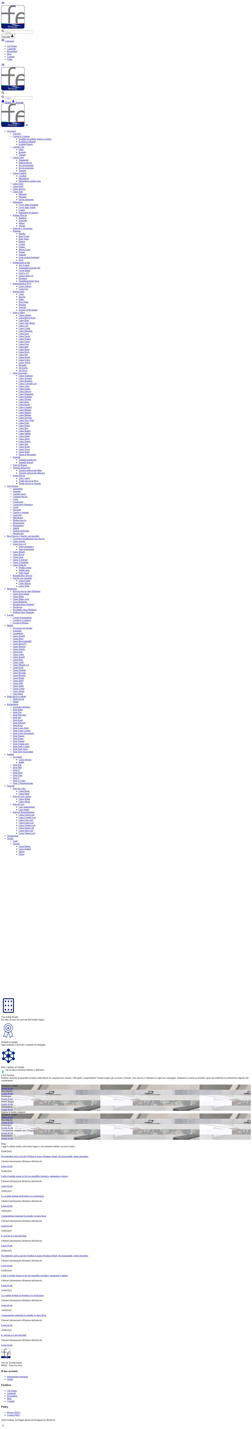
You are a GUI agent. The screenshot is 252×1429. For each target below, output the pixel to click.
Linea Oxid (18, 667)
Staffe (21, 762)
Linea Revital (19, 675)
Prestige (22, 304)
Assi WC (17, 133)
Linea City (23, 325)
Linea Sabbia (25, 433)
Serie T (16, 778)
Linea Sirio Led (26, 830)
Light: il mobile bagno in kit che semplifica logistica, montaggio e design (34, 1176)
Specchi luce (18, 804)
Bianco (22, 241)
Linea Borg (18, 638)
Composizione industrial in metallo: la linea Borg (23, 1216)
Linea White (24, 799)
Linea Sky (23, 354)
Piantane (23, 197)
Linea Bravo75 (20, 644)
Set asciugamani (26, 165)
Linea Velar (24, 586)
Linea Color (18, 157)
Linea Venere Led (27, 833)
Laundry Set (18, 147)
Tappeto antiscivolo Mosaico (32, 473)
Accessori (11, 131)
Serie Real (17, 772)
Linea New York (26, 420)
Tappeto (22, 170)
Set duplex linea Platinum (24, 609)
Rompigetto (18, 525)
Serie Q (16, 770)
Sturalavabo (18, 533)
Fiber (21, 149)
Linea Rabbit (25, 849)
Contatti (10, 56)
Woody (22, 226)
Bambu (22, 233)
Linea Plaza (24, 349)
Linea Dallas (24, 389)
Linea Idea (23, 346)
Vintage (22, 155)
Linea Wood (24, 801)
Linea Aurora (19, 541)
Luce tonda (24, 809)
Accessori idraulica (21, 707)
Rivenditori (12, 51)
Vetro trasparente (26, 549)
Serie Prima (18, 738)
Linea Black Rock (27, 318)
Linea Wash (24, 452)
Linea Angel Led (26, 815)
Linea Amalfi (19, 636)
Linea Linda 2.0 (26, 275)
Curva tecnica (25, 759)
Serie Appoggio (20, 373)
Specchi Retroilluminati (23, 812)
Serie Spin (17, 775)
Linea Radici (24, 431)
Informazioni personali (17, 1376)
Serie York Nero (20, 749)
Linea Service (19, 189)
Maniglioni (24, 178)
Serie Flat (17, 712)
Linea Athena (25, 315)
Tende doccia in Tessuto (30, 483)
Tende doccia (19, 475)
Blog (9, 54)
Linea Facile (24, 336)
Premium (23, 278)
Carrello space (19, 494)
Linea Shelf (18, 680)
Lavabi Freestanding (22, 617)
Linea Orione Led (27, 825)
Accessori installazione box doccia (28, 538)
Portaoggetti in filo (21, 262)
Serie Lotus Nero (21, 728)
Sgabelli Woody (26, 462)
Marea (21, 851)
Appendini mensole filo (29, 268)
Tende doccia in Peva (28, 481)
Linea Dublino (25, 396)
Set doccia (17, 607)
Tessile (10, 838)
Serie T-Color (19, 780)
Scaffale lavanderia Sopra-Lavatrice (35, 139)
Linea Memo (24, 846)
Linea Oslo (24, 423)
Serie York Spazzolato (23, 751)
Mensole (23, 194)
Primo (21, 854)
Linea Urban (18, 688)
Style (21, 260)
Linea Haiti (18, 186)
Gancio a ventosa (21, 512)
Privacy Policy (13, 1412)
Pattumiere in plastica (28, 212)
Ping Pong (23, 302)
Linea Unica (24, 360)
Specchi (10, 786)
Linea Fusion (25, 339)
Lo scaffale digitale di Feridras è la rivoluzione (22, 1196)
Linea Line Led (26, 820)
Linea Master (19, 552)
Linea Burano (19, 646)
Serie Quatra (18, 741)
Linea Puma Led (26, 828)
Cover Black (24, 270)
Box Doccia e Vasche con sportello (23, 536)
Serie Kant (18, 720)
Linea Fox (23, 289)
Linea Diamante (26, 394)
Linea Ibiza (24, 402)
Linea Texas (24, 449)
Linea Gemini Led (27, 817)
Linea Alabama (26, 375)
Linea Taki (18, 191)
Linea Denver (25, 391)
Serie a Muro (19, 312)
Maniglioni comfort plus (30, 181)
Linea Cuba (24, 386)
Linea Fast (17, 652)
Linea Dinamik (26, 331)
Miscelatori (18, 517)
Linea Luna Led (26, 822)
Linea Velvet (24, 362)
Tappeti (16, 843)
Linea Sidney (25, 441)
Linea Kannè (19, 657)
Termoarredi (12, 836)
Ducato (22, 297)
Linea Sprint (24, 357)
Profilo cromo (25, 567)
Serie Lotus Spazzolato (23, 733)
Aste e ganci (24, 478)
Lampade (17, 630)
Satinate (22, 254)
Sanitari (10, 754)
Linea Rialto (18, 678)
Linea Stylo (18, 557)
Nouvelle (23, 220)
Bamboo (23, 218)
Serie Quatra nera (21, 744)
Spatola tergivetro (21, 531)
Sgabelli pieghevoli (27, 460)
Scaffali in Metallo (27, 141)
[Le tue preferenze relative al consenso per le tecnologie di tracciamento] (3, 1072)
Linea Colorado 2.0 (28, 383)
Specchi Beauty (20, 465)
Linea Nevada (25, 417)
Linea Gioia (24, 341)
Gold (15, 841)
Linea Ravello (19, 673)
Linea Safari (24, 436)
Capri (21, 294)
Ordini (10, 1379)
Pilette (16, 701)
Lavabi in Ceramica (22, 620)
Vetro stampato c (26, 546)
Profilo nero (24, 570)
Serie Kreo (18, 725)
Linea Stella (18, 686)
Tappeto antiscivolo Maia (30, 470)
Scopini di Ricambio (28, 310)
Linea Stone (24, 446)
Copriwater (18, 502)
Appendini (18, 488)
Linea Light (18, 662)
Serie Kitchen (19, 723)
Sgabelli (16, 457)
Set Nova (23, 370)
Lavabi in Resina (20, 623)
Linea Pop (23, 428)
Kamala (22, 152)
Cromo (22, 210)
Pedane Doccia (20, 215)
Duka (21, 299)
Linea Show (24, 439)
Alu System (24, 265)
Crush (15, 507)
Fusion (22, 247)
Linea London (25, 407)
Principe (22, 307)
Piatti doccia (18, 699)
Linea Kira (18, 659)
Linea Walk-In (19, 565)
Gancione (17, 515)
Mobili (10, 625)
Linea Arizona (25, 378)
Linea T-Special (20, 559)
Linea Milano (25, 415)
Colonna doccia (20, 496)
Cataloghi (11, 48)
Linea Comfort (19, 173)
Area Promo (12, 486)
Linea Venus (18, 691)
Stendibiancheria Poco (29, 281)
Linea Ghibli (24, 581)
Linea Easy (24, 333)
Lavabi (10, 615)
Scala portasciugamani (29, 257)
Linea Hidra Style (21, 599)
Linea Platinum (20, 602)
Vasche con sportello (22, 578)
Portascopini (18, 291)
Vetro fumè (24, 573)
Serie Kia (17, 765)
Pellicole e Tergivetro (22, 228)
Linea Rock (24, 352)
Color (15, 499)
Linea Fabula (19, 649)
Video (10, 59)
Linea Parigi (24, 425)
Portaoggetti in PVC (22, 283)
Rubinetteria (12, 704)
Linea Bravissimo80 (22, 641)
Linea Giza (24, 344)
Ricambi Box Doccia (22, 575)
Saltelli (16, 528)
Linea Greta (18, 654)
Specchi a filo (19, 788)
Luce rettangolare (27, 807)
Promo (22, 252)
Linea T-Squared (20, 562)
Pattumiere (23, 160)
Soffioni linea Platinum (23, 612)
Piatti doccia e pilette (16, 696)
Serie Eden (18, 709)
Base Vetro (24, 239)
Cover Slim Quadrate (28, 204)
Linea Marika (25, 410)
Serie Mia (17, 767)
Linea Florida (25, 399)
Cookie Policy (13, 1415)
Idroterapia (12, 588)
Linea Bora (24, 320)
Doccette (17, 510)
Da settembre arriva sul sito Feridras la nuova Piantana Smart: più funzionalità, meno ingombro (44, 1156)
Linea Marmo (25, 412)
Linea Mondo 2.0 (21, 665)
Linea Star (23, 444)
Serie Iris (17, 717)
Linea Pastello (19, 670)
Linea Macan (25, 583)
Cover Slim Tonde (27, 207)
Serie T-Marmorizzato (23, 783)
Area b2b (8, 36)
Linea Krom (24, 404)
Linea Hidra (18, 596)
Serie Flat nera (19, 715)
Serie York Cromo (21, 746)
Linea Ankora (25, 286)
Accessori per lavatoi (22, 628)
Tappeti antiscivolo (21, 467)
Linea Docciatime (21, 594)
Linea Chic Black (27, 323)
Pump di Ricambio (27, 454)
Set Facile (23, 368)
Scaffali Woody (26, 144)
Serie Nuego (18, 736)
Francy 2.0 (24, 273)
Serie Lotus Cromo (21, 730)
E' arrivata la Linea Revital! (13, 1236)
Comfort (22, 176)
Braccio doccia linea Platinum (26, 591)
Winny (22, 223)
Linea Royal (18, 554)
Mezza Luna (24, 249)
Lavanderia (18, 633)
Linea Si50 (18, 683)
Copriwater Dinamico (23, 504)
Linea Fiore (18, 183)
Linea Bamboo (25, 381)
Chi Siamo (12, 46)
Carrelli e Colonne (21, 136)
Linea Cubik (24, 328)
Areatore (17, 491)
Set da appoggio (26, 168)
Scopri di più (7, 1088)
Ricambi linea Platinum (23, 604)
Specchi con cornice (22, 796)
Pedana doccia (25, 162)
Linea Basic (24, 791)
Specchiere (18, 694)
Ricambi (22, 365)
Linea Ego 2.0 (19, 544)
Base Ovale (24, 236)
